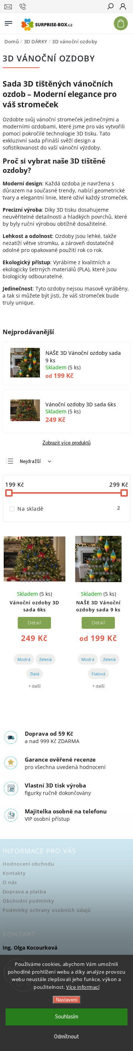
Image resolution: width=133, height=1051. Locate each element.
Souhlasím (66, 1017)
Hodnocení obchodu (28, 864)
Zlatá (34, 673)
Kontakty (14, 873)
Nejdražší (30, 461)
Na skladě (68, 508)
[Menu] (8, 21)
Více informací (82, 987)
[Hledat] (110, 7)
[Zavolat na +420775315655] (23, 6)
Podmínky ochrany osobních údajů (47, 910)
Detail (34, 622)
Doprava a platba (24, 892)
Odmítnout (66, 1037)
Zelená (45, 659)
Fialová (98, 673)
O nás (10, 882)
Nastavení (67, 1000)
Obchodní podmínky (28, 901)
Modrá (23, 659)
